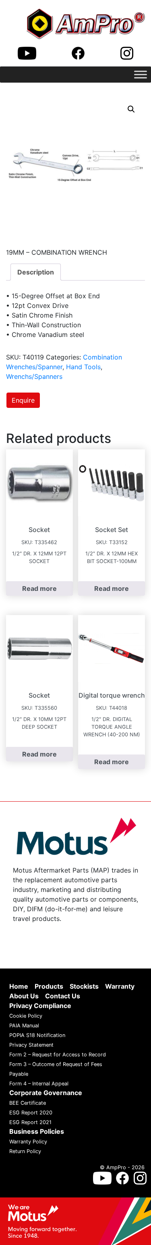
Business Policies (36, 1131)
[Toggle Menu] (140, 74)
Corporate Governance (45, 1093)
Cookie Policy (25, 1016)
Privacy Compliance (40, 1006)
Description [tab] (35, 272)
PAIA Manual (24, 1026)
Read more (39, 588)
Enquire (23, 400)
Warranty (119, 986)
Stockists (84, 986)
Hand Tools (83, 367)
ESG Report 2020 (30, 1113)
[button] (131, 109)
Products (49, 986)
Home (18, 986)
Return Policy (25, 1151)
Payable (18, 1074)
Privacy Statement (31, 1045)
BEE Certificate (27, 1103)
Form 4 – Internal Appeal (38, 1084)
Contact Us (62, 996)
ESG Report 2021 (30, 1122)
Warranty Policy (28, 1142)
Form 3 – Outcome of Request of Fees (55, 1064)
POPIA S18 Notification (37, 1035)
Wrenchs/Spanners (34, 376)
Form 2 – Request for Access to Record (57, 1055)
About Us (24, 996)
